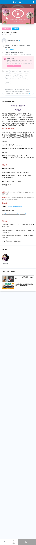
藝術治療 (26, 71)
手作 (7, 78)
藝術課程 (8, 75)
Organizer (4, 543)
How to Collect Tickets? (14, 66)
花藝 (15, 75)
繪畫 (7, 71)
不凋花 (7, 82)
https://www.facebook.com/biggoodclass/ (14, 214)
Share (31, 6)
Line (13, 78)
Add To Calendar (9, 49)
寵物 (21, 75)
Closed (27, 542)
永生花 (13, 71)
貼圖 (20, 71)
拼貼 (26, 75)
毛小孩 (24, 78)
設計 (19, 78)
